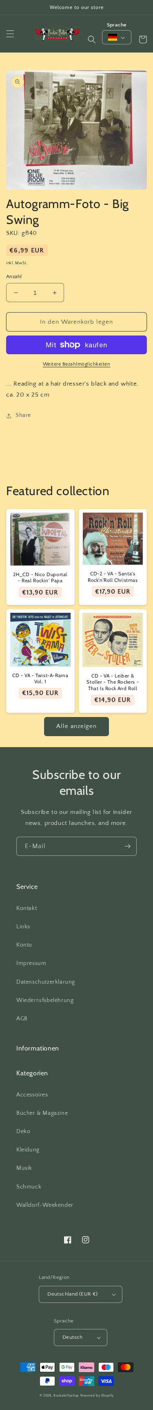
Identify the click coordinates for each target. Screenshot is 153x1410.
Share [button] (23, 415)
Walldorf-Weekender (44, 1205)
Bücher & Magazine (42, 1113)
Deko (23, 1131)
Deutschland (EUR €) (72, 1294)
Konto (24, 945)
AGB (22, 1018)
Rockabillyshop (66, 1395)
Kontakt (26, 908)
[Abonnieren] (127, 846)
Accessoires (32, 1095)
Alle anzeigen (76, 726)
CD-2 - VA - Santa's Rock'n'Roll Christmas (113, 576)
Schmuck (28, 1187)
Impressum (31, 963)
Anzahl (14, 276)
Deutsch (72, 1337)
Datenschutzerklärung (45, 982)
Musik (24, 1168)
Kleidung (28, 1150)
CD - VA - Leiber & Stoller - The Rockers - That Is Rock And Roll (112, 682)
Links (23, 926)
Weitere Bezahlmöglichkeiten (77, 364)
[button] (10, 34)
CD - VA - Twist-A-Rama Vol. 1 (40, 678)
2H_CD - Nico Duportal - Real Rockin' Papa (40, 577)
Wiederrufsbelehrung (44, 1000)
